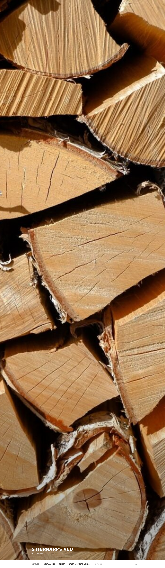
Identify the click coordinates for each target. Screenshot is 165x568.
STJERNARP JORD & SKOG (79, 564)
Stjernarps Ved (52, 549)
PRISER (62, 564)
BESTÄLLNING (49, 564)
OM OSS (98, 564)
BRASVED (35, 564)
